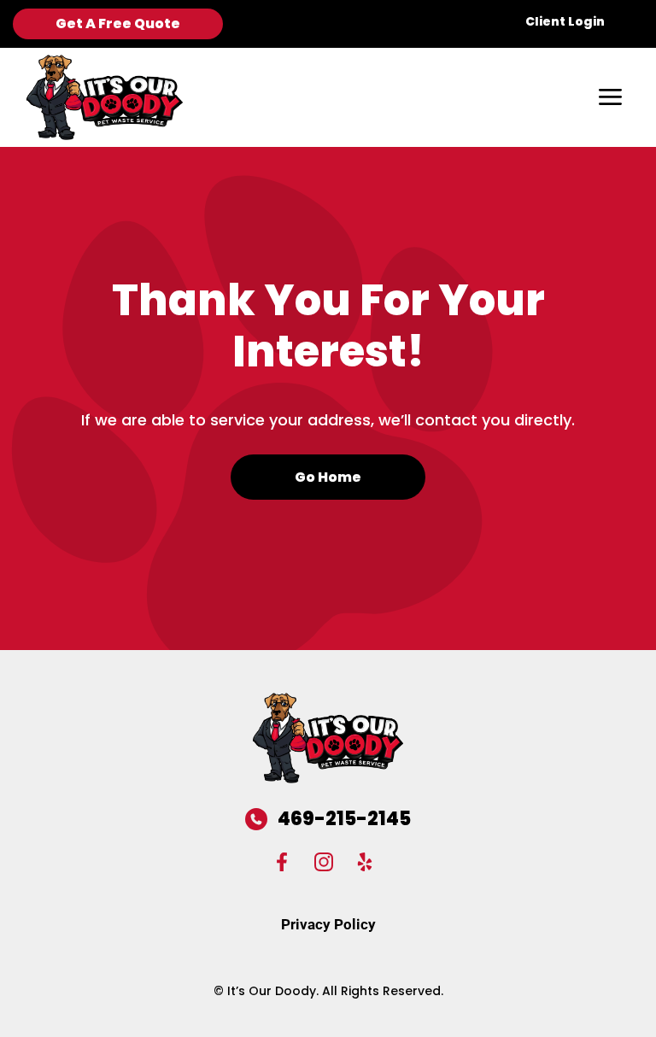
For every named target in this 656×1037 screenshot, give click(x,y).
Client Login (565, 21)
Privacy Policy (328, 924)
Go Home (328, 477)
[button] (610, 97)
